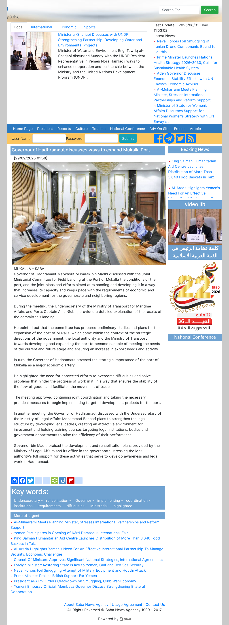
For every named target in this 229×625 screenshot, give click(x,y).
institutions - (24, 506)
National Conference (127, 128)
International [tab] (41, 27)
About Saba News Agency (87, 604)
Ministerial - (99, 506)
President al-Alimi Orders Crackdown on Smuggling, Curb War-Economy (74, 581)
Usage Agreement (127, 604)
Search (210, 10)
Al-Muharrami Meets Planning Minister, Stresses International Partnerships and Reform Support (182, 94)
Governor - (83, 500)
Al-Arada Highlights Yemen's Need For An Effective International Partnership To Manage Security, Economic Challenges (194, 194)
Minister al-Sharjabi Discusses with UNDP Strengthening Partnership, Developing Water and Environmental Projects (100, 39)
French (180, 128)
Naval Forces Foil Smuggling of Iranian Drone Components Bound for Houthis (185, 46)
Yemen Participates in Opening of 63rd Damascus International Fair (70, 533)
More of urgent (25, 515)
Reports (64, 128)
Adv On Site (159, 128)
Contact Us (155, 604)
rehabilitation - (58, 500)
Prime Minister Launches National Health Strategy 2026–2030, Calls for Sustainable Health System (185, 62)
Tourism (99, 128)
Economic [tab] (68, 27)
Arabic (195, 128)
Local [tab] (18, 27)
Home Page (23, 128)
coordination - (137, 500)
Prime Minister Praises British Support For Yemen (55, 575)
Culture (81, 128)
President (45, 128)
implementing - (109, 500)
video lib (195, 205)
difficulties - (76, 506)
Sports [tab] (89, 27)
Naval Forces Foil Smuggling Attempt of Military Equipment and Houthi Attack (79, 570)
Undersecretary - (28, 500)
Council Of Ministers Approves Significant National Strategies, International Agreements (88, 559)
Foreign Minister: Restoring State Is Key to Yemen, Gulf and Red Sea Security (78, 565)
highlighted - (123, 506)
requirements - (50, 506)
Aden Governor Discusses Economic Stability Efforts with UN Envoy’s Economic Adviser (183, 78)
